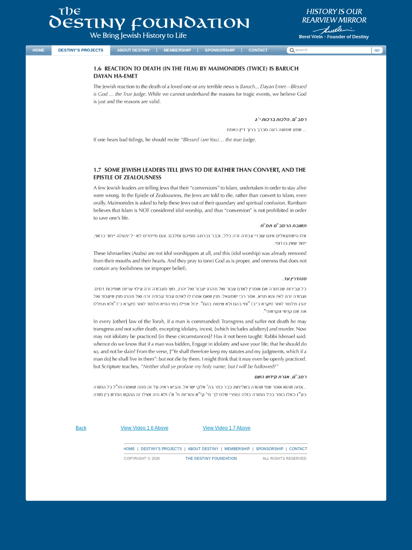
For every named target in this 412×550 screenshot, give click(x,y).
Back (81, 428)
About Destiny (203, 449)
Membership (237, 449)
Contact (298, 449)
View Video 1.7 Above (227, 428)
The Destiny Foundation (149, 23)
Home (129, 449)
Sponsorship (269, 449)
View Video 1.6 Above (145, 428)
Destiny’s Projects (161, 449)
